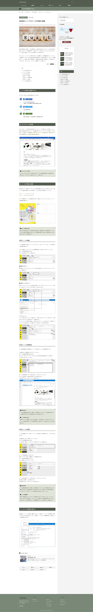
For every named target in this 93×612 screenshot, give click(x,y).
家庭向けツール (35, 599)
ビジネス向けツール (23, 17)
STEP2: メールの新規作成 (27, 77)
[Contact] (22, 606)
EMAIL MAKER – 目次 (32, 557)
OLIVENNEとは (62, 601)
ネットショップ (23, 5)
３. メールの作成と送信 (63, 77)
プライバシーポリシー (63, 602)
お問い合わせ (62, 604)
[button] (66, 51)
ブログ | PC (48, 602)
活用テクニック (51, 5)
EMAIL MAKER (31, 17)
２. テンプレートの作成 (26, 72)
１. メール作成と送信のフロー (27, 70)
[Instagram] (19, 606)
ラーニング (42, 5)
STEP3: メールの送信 (26, 79)
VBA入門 (47, 599)
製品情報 (32, 5)
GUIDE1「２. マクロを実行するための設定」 (27, 193)
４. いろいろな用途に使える (64, 84)
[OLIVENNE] (22, 2)
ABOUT (60, 5)
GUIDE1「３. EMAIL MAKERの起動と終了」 (27, 195)
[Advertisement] (37, 580)
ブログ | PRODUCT (49, 601)
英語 (70, 5)
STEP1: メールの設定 (26, 75)
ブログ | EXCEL (48, 604)
